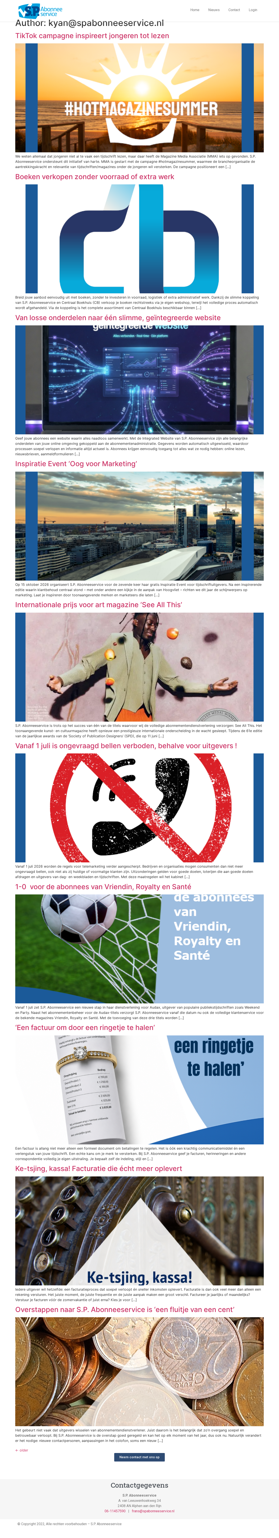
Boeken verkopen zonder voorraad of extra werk (94, 176)
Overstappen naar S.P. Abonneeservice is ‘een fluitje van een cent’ (124, 1309)
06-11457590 (115, 1511)
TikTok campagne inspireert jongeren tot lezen (92, 35)
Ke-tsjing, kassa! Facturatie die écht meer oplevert (98, 1168)
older (21, 1450)
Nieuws (214, 10)
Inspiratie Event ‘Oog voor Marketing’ (76, 463)
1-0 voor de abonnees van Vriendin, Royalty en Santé (103, 886)
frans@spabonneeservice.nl (153, 1511)
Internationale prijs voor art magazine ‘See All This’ (98, 604)
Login (253, 10)
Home (194, 10)
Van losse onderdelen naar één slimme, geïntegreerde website (118, 317)
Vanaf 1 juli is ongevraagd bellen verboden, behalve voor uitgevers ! (126, 745)
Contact (234, 10)
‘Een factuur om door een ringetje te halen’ (85, 1027)
